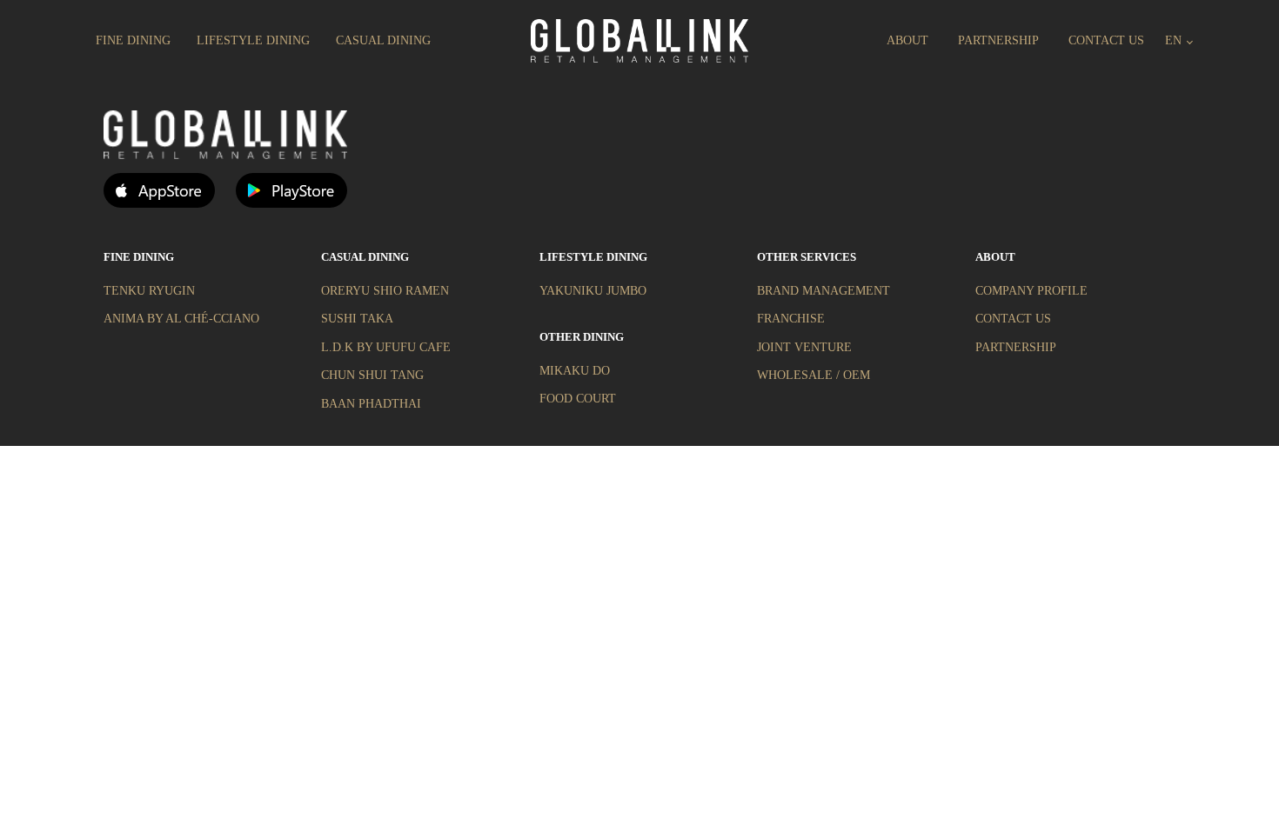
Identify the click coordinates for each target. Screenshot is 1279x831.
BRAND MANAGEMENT (823, 290)
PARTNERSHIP (1015, 347)
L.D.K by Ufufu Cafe (386, 347)
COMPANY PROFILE (1031, 290)
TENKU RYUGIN (149, 290)
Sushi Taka (357, 318)
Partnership (998, 40)
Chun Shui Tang (372, 375)
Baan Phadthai (371, 403)
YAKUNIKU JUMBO (592, 290)
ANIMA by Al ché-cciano (181, 318)
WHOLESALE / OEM (813, 375)
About (907, 40)
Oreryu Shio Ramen (385, 290)
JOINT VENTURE (804, 347)
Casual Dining (383, 40)
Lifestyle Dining (253, 40)
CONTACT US (1013, 318)
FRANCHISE (791, 318)
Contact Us (1106, 40)
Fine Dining (133, 40)
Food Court (577, 398)
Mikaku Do (574, 370)
